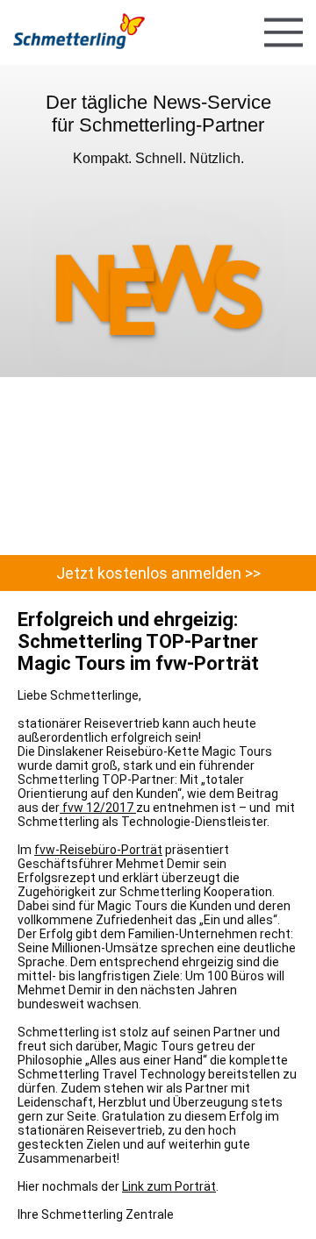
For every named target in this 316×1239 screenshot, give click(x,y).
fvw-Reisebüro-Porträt (98, 850)
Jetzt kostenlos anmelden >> (158, 573)
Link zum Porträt (169, 1186)
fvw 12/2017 (98, 808)
